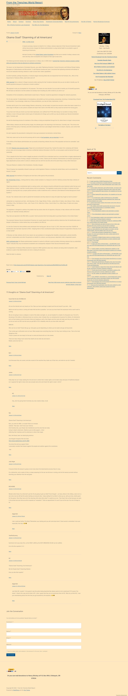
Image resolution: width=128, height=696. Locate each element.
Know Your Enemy (38, 21)
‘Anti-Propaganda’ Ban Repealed (104, 76)
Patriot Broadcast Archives (101, 21)
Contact (21, 21)
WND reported (10, 82)
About (15, 21)
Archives (28, 21)
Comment (9, 622)
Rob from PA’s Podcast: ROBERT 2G (104, 63)
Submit (119, 172)
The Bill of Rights (86, 21)
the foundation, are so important (50, 137)
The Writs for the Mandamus (40, 25)
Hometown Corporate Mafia (54, 21)
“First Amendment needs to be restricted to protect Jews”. (105, 217)
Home (9, 21)
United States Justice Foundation (45, 54)
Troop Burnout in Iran (96, 209)
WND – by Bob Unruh (28, 41)
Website (8, 644)
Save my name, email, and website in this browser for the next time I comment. (28, 651)
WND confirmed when (12, 241)
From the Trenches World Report (24, 2)
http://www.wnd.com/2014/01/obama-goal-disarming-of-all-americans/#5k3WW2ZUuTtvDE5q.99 (40, 265)
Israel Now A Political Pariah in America (100, 219)
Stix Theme (27, 690)
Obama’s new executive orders (20, 148)
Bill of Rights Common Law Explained (18, 25)
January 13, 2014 (14, 32)
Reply (10, 346)
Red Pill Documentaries (72, 21)
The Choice (95, 242)
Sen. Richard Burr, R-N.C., (13, 180)
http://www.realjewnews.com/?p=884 (19, 441)
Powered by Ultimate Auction (121, 695)
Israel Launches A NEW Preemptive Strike (101, 181)
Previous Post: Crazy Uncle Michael (16, 282)
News (79, 32)
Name (8, 631)
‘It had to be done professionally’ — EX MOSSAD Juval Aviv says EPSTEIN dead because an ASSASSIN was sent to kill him (103, 245)
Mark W (49, 276)
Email (8, 638)
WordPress (16, 690)
